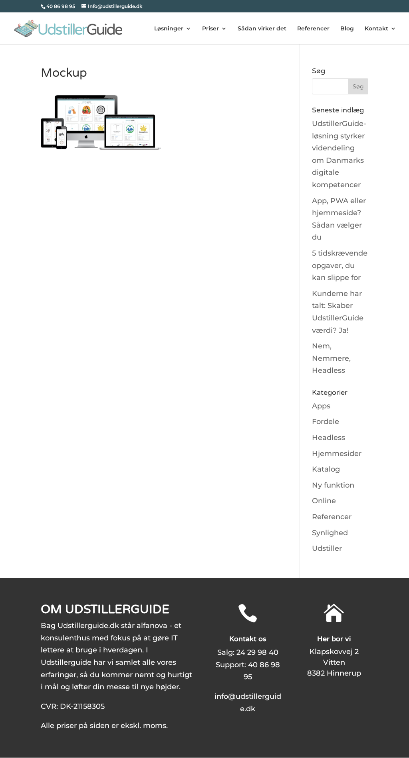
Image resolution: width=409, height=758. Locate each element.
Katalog (326, 469)
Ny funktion (333, 485)
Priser (210, 29)
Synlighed (330, 532)
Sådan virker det (262, 29)
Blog (347, 29)
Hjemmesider (336, 453)
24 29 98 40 (257, 652)
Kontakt (376, 29)
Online (324, 500)
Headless (328, 437)
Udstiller (327, 548)
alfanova (152, 625)
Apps (321, 406)
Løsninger (168, 29)
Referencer (313, 29)
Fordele (325, 421)
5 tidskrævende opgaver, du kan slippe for (339, 265)
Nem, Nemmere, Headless (331, 358)
